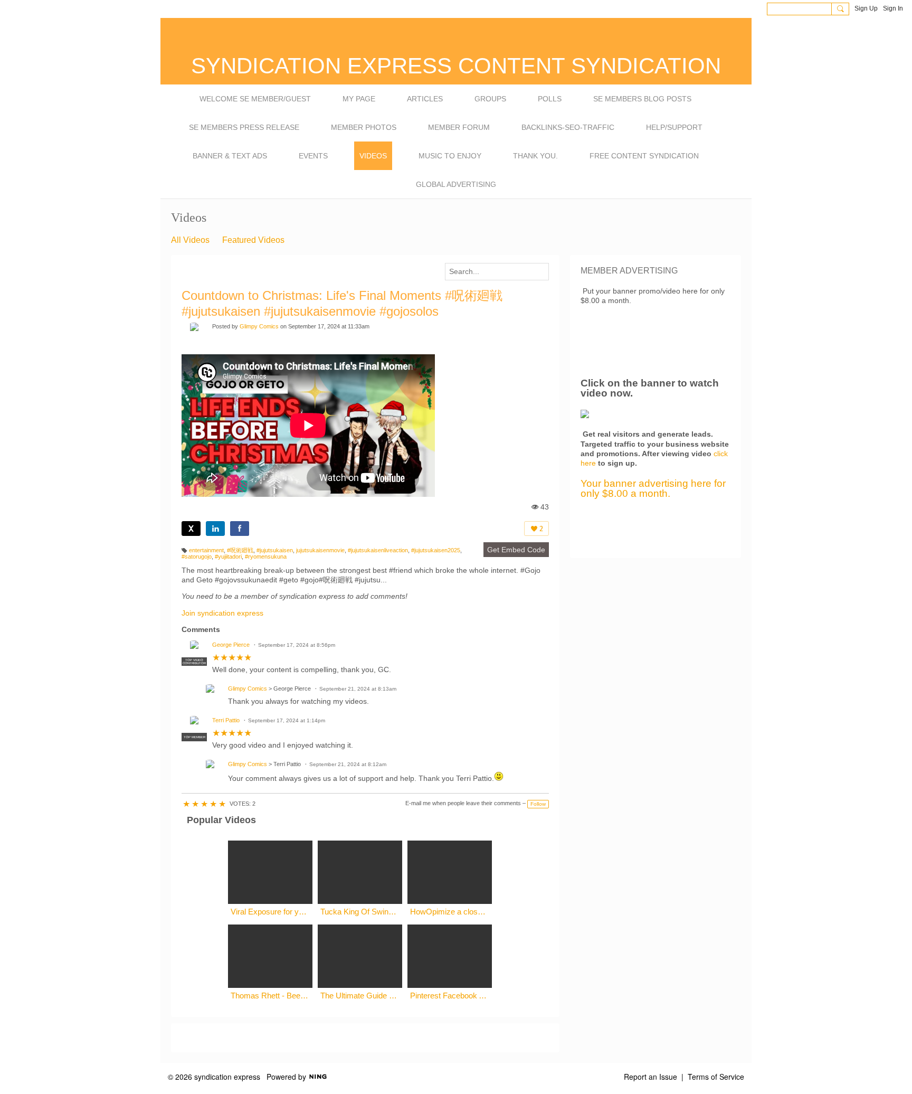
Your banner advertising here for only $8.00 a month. (653, 488)
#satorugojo (197, 556)
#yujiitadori (228, 556)
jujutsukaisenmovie (320, 550)
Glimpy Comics (259, 326)
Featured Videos (253, 239)
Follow (538, 804)
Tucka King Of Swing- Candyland (360, 911)
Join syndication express (222, 613)
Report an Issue (650, 1076)
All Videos (190, 239)
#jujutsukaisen (274, 550)
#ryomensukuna (266, 556)
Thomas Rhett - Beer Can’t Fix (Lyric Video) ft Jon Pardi (270, 995)
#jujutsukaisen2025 (435, 550)
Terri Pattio (226, 720)
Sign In (893, 8)
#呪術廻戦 (240, 550)
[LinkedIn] (215, 528)
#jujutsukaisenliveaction (378, 550)
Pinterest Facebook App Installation (449, 995)
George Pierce (231, 645)
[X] (191, 528)
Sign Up (866, 8)
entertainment (206, 550)
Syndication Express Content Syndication (456, 65)
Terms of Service (716, 1076)
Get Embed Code (516, 549)
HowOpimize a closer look (449, 911)
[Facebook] (239, 528)
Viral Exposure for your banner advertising (270, 911)
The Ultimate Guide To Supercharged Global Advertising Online (360, 995)
